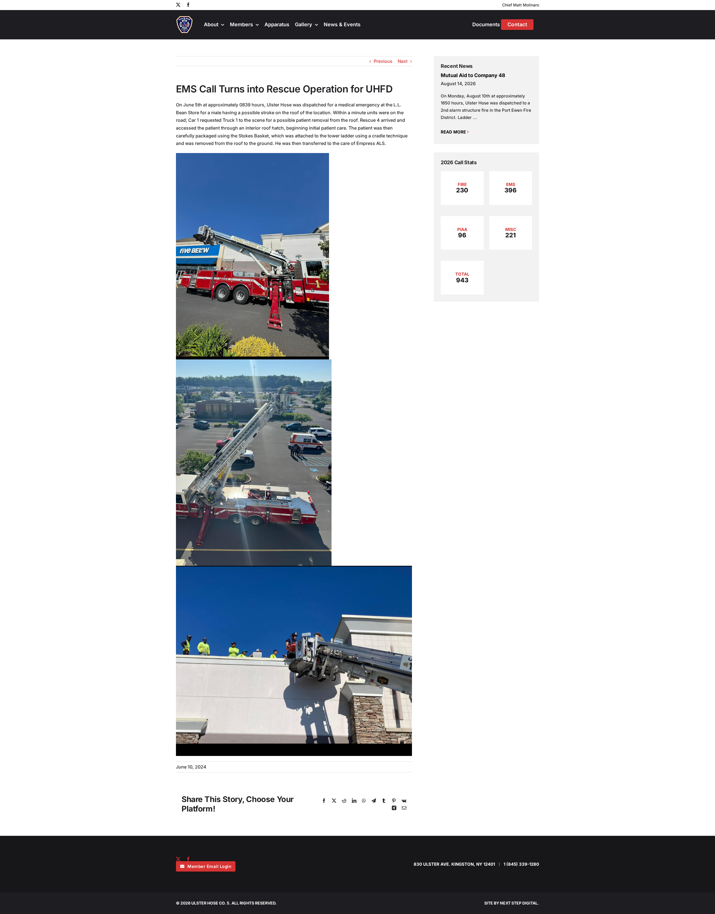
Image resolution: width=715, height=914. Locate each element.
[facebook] (188, 859)
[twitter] (178, 859)
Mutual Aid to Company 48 (473, 75)
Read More (453, 132)
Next (402, 61)
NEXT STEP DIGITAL (519, 903)
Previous (383, 61)
